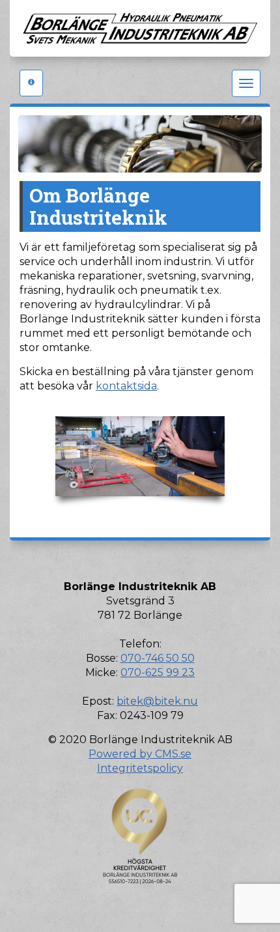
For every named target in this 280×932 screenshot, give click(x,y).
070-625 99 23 (157, 672)
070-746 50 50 (157, 658)
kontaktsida (126, 386)
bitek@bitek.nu (157, 701)
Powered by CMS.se (140, 754)
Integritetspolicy (140, 768)
